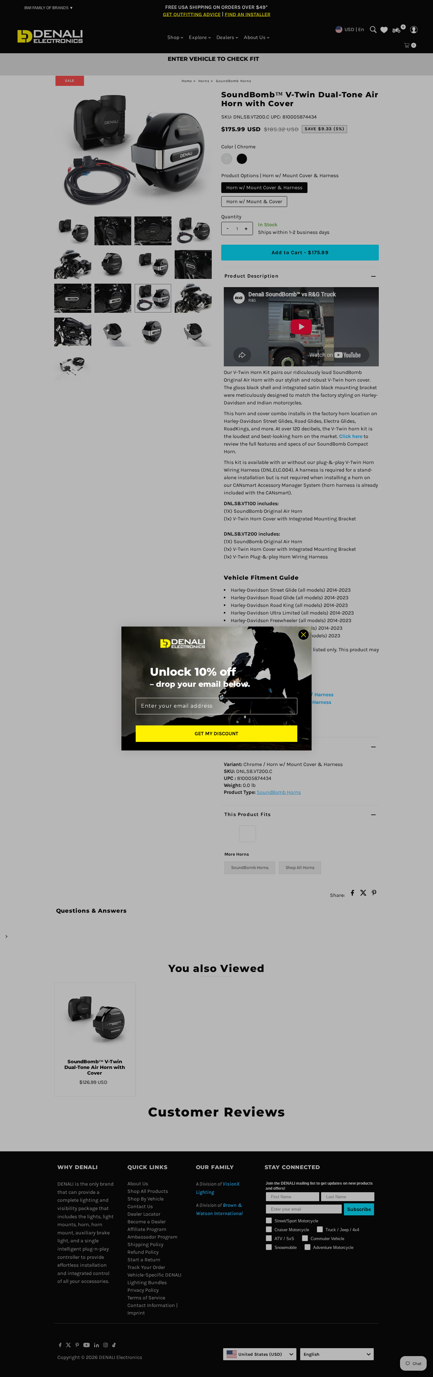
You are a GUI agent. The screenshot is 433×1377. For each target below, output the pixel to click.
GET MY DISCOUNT (216, 733)
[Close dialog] (303, 634)
